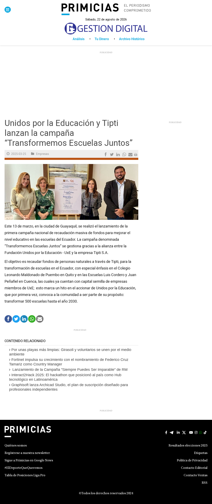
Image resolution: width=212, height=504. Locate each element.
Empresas (42, 154)
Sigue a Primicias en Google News (29, 460)
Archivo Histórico (132, 39)
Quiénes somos (16, 445)
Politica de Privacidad (192, 460)
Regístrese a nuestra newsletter (27, 453)
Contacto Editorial (194, 468)
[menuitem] (84, 39)
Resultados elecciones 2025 (188, 445)
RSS (204, 483)
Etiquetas (200, 453)
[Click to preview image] (71, 191)
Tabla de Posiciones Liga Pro (25, 475)
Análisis (78, 39)
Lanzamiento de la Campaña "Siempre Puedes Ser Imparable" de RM (69, 370)
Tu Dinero (102, 39)
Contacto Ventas (195, 475)
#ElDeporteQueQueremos (23, 468)
